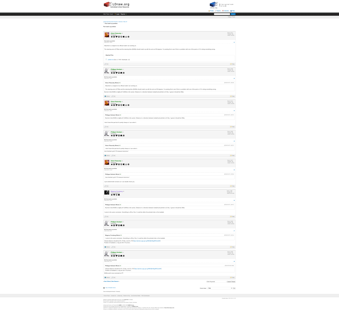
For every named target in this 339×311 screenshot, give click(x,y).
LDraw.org (119, 295)
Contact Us (113, 295)
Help (233, 10)
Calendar (226, 10)
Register (123, 14)
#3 (234, 110)
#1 (234, 42)
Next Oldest (107, 281)
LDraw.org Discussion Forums (110, 21)
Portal (211, 10)
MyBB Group (131, 305)
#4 (234, 141)
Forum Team (107, 295)
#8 (234, 261)
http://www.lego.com (169, 307)
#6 (234, 200)
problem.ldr (111, 59)
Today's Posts (231, 17)
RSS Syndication (146, 295)
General (120, 21)
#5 (234, 169)
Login (117, 14)
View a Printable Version (110, 287)
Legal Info (126, 299)
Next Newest (115, 281)
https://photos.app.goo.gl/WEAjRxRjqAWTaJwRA (146, 241)
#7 (234, 230)
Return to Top (126, 295)
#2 (234, 78)
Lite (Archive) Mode (135, 295)
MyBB (120, 305)
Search (219, 10)
